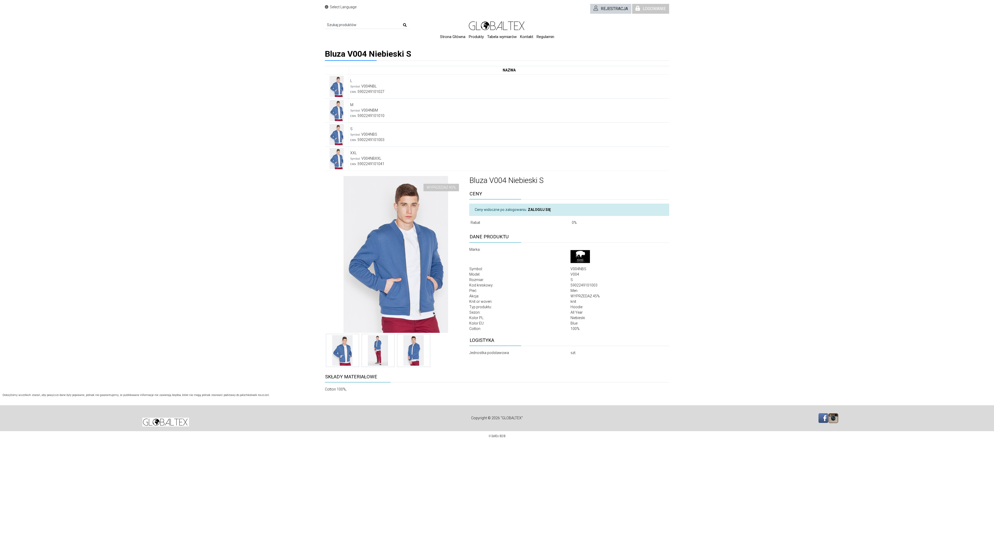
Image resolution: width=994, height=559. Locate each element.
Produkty (476, 36)
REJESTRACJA (614, 8)
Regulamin (545, 36)
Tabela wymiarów (502, 36)
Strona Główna (452, 36)
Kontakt (526, 36)
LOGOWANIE (654, 8)
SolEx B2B (498, 436)
